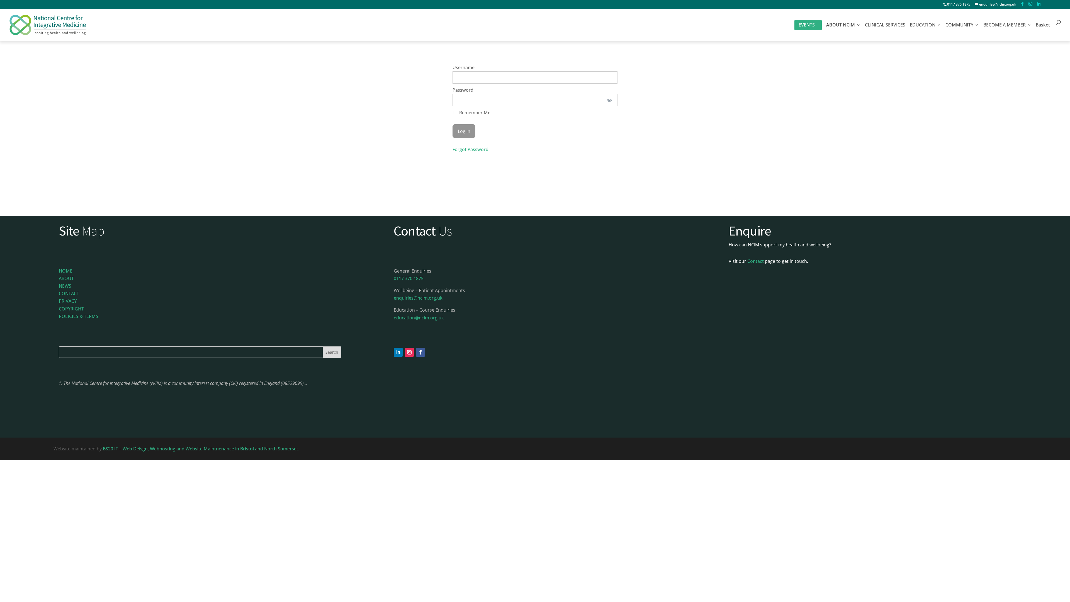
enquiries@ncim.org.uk (418, 298)
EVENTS (807, 25)
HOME (65, 271)
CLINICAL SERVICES (885, 25)
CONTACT (69, 293)
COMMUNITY (959, 25)
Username (464, 67)
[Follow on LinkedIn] (398, 352)
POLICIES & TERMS (78, 316)
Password (463, 90)
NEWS (65, 286)
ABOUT (66, 278)
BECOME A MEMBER (1004, 25)
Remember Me (474, 113)
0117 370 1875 (958, 4)
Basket (1043, 25)
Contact (755, 261)
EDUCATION (922, 25)
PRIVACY (68, 301)
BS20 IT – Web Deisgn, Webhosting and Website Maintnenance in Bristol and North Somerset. (201, 449)
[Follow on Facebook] (420, 352)
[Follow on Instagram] (409, 352)
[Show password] (609, 100)
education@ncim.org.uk (419, 318)
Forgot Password (470, 149)
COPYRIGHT (71, 309)
